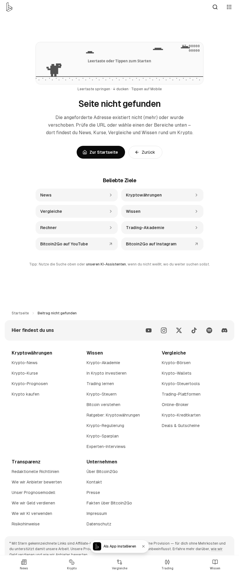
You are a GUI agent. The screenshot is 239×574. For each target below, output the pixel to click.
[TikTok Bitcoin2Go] (194, 330)
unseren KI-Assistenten (106, 264)
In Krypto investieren (106, 373)
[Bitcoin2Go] (9, 7)
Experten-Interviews (106, 446)
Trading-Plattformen (181, 394)
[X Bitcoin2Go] (179, 330)
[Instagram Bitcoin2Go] (164, 330)
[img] (119, 63)
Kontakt (94, 482)
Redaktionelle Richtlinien (35, 471)
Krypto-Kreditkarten (181, 415)
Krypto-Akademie (103, 362)
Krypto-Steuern (102, 394)
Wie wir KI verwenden (32, 513)
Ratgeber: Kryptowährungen (113, 415)
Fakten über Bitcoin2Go (109, 503)
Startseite (20, 313)
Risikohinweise (26, 524)
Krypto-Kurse (25, 373)
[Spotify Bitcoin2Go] (209, 330)
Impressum (97, 513)
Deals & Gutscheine (181, 425)
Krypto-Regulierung (105, 425)
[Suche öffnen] (215, 7)
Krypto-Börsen (176, 362)
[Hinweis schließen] (143, 546)
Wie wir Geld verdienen (33, 503)
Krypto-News (25, 362)
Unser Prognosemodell (33, 492)
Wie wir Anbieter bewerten (37, 482)
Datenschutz (99, 524)
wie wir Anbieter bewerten (65, 555)
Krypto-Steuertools (181, 383)
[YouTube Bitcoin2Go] (149, 330)
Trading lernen (100, 383)
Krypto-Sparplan (103, 436)
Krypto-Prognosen (30, 383)
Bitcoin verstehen (103, 404)
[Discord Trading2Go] (224, 330)
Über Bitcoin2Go (102, 471)
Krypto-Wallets (176, 373)
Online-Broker (175, 404)
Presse (93, 492)
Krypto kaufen (25, 394)
